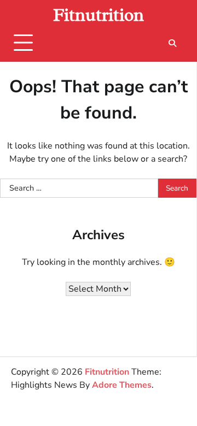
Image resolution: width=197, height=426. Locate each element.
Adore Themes (122, 385)
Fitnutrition (98, 15)
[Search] (172, 43)
